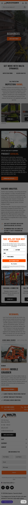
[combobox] (4, 256)
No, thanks (14, 263)
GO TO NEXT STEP (14, 261)
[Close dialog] (25, 237)
